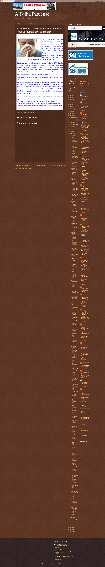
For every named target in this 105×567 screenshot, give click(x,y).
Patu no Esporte (85, 344)
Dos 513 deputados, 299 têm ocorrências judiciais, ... (74, 330)
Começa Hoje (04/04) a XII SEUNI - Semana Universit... (74, 453)
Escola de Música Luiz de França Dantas (85, 188)
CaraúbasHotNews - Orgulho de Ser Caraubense (85, 419)
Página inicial (40, 165)
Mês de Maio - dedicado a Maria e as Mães (85, 210)
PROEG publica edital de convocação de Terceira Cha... (74, 377)
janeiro (72, 522)
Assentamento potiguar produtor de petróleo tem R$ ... (74, 197)
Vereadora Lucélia (83, 326)
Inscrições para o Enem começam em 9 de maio (74, 349)
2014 (71, 527)
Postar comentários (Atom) (25, 168)
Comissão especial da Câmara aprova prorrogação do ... (74, 315)
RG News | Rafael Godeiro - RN (85, 430)
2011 (71, 534)
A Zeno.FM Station (72, 47)
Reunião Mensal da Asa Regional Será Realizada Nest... (74, 172)
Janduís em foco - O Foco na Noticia (84, 297)
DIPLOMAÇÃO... (84, 290)
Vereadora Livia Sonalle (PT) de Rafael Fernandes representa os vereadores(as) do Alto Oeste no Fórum (85, 395)
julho (72, 129)
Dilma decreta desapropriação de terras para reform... (74, 469)
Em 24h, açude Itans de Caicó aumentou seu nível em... (74, 502)
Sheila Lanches (84, 366)
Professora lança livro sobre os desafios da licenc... (74, 243)
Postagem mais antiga (57, 165)
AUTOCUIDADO (84, 151)
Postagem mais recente (22, 165)
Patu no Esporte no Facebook (84, 346)
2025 (71, 95)
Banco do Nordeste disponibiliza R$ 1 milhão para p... (74, 156)
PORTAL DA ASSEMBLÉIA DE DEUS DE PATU (84, 261)
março (72, 517)
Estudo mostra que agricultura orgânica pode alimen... (74, 148)
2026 (71, 93)
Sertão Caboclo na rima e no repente (85, 149)
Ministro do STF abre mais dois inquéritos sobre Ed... (74, 219)
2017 (71, 113)
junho (72, 131)
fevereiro (73, 519)
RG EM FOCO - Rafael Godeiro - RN (85, 354)
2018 (71, 111)
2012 (71, 531)
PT (81, 390)
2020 (71, 106)
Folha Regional (85, 311)
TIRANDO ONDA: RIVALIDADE (85, 376)
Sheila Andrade (85, 365)
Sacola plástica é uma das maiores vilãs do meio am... (74, 275)
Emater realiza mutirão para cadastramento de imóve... (74, 189)
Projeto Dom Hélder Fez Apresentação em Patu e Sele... (74, 437)
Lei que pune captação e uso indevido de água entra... (74, 266)
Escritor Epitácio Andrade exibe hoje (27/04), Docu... (74, 181)
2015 (71, 525)
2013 (71, 529)
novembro (73, 120)
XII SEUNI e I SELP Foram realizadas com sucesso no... (74, 420)
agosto (73, 126)
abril (72, 135)
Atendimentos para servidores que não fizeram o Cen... (74, 429)
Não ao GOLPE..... (74, 336)
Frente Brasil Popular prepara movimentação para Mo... (74, 358)
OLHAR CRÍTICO (85, 289)
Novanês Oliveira (83, 274)
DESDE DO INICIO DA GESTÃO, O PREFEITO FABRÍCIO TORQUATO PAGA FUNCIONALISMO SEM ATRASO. (85, 316)
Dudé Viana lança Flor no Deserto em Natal (74, 250)
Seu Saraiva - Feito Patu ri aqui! (84, 384)
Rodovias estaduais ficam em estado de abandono (74, 140)
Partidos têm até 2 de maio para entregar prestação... (74, 211)
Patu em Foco (84, 96)
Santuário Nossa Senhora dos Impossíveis (85, 241)
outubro (73, 122)
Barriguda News (85, 103)
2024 (71, 97)
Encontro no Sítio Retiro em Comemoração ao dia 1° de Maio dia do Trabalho (85, 302)
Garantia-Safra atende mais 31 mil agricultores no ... (74, 323)
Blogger (61, 563)
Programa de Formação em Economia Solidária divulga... (74, 227)
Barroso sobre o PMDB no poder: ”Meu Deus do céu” (74, 510)
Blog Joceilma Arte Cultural (84, 217)
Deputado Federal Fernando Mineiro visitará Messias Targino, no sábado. (85, 162)
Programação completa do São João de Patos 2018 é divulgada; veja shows (85, 232)
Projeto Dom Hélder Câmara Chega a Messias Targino (74, 411)
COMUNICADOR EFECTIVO (85, 227)
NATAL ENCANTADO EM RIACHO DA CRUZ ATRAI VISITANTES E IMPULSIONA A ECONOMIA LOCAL (85, 176)
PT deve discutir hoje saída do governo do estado (74, 369)
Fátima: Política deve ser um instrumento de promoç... (74, 306)
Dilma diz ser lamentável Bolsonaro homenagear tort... (74, 299)
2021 (71, 104)
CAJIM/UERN (84, 436)
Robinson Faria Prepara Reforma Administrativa (74, 291)
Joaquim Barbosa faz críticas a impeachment (74, 204)
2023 (71, 99)
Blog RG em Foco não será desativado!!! (64, 557)
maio (72, 133)
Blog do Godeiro (83, 412)
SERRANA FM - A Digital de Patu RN (84, 84)
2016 (71, 115)
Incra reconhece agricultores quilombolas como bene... (74, 283)
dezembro (73, 117)
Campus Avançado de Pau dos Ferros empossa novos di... (74, 235)
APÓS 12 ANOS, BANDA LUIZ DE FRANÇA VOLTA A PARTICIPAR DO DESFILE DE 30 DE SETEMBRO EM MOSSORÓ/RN (85, 195)
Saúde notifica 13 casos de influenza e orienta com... (74, 494)
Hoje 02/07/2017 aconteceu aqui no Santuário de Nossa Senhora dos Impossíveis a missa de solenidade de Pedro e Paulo (85, 249)
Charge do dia (84, 98)
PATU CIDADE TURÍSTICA (84, 135)
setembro (73, 124)
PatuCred (83, 424)
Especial (73, 514)
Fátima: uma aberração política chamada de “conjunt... (74, 163)
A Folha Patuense (32, 13)
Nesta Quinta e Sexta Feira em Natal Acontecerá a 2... (74, 394)
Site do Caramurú (83, 406)
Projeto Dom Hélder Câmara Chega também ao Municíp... (74, 402)
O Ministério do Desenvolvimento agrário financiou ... (74, 461)
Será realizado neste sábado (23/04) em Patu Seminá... (74, 257)
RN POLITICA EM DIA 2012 (84, 115)
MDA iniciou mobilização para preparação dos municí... (74, 386)
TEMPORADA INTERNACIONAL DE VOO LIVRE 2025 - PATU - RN (85, 139)
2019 (71, 109)
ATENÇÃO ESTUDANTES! (84, 220)
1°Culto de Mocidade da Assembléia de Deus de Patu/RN (85, 266)
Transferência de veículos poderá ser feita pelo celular (84, 107)
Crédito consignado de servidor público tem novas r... (74, 341)
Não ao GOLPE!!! (74, 364)
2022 (71, 102)
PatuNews (83, 170)
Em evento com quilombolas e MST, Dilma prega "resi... (74, 486)
